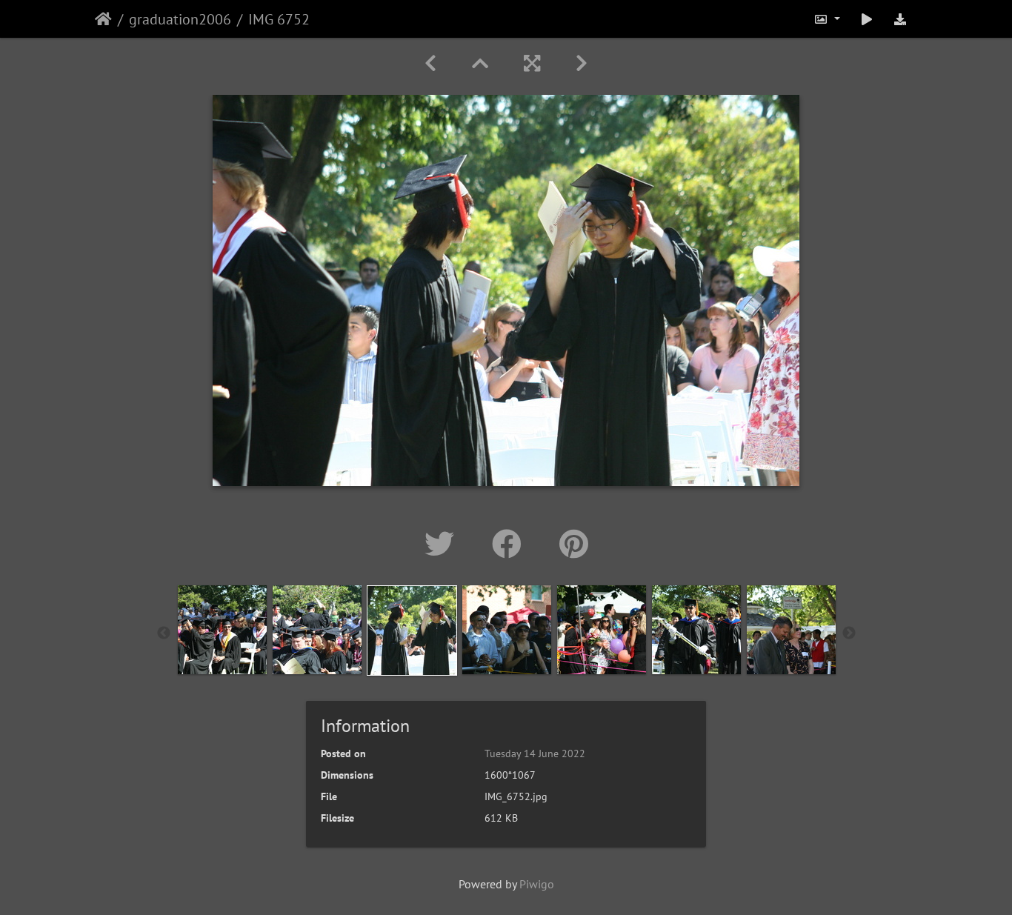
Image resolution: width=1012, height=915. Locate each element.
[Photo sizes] (827, 19)
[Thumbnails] (480, 63)
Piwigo (536, 883)
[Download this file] (900, 19)
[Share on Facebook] (511, 544)
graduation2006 (180, 19)
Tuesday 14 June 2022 (535, 753)
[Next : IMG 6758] (581, 63)
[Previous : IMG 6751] (430, 63)
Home (103, 19)
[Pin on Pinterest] (574, 544)
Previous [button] (163, 633)
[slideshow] (867, 19)
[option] (222, 629)
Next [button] (849, 633)
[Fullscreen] (532, 63)
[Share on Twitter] (443, 544)
